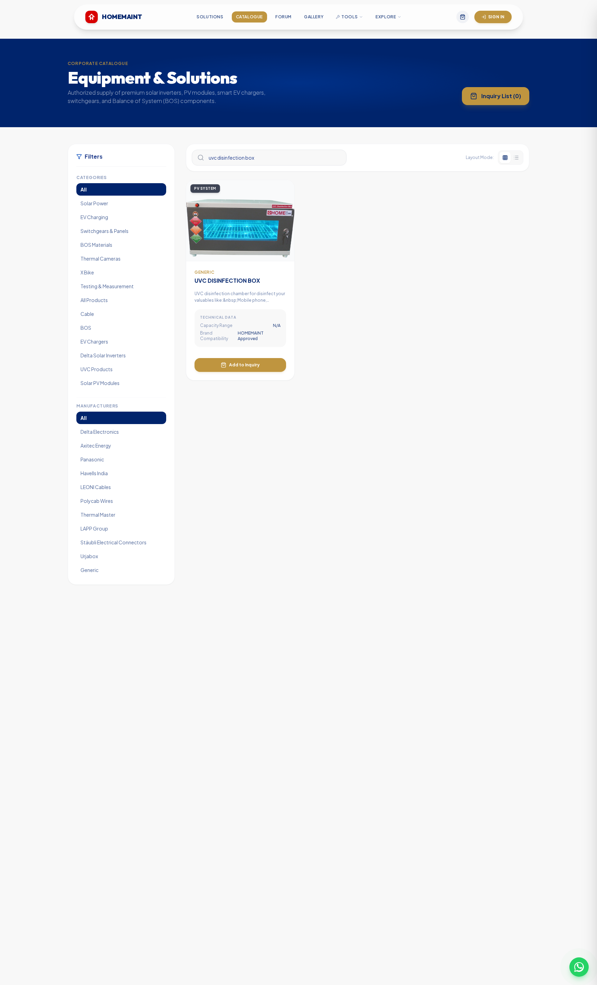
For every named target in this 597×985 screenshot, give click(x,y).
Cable (87, 314)
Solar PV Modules (100, 383)
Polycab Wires (96, 501)
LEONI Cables (95, 487)
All (83, 189)
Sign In (496, 16)
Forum (283, 16)
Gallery (313, 16)
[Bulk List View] (516, 157)
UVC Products (96, 369)
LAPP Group (94, 528)
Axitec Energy (95, 445)
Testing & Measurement (107, 286)
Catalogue (249, 16)
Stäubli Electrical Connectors (113, 542)
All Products (94, 300)
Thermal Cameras (100, 258)
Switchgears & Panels (104, 231)
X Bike (87, 272)
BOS (85, 328)
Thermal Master (97, 515)
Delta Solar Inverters (103, 355)
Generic (89, 570)
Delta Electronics (99, 432)
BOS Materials (96, 245)
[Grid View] (505, 157)
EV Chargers (94, 341)
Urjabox (89, 556)
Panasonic (92, 459)
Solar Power (94, 203)
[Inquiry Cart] (462, 17)
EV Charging (94, 217)
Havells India (94, 473)
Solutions (210, 16)
